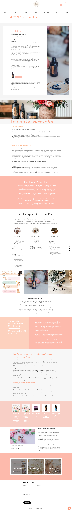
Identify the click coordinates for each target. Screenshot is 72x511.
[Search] (61, 8)
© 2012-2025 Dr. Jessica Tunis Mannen (36, 508)
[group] (36, 414)
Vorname (25, 485)
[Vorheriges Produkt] (10, 408)
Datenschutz (37, 507)
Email (24, 489)
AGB (40, 507)
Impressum (32, 507)
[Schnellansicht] (16, 408)
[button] (61, 4)
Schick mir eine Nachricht (27, 494)
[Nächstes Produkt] (61, 408)
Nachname (39, 485)
